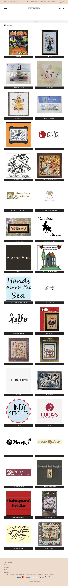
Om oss (6, 566)
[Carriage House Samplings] (49, 165)
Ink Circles (18, 364)
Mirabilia (49, 56)
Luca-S (49, 425)
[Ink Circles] (18, 349)
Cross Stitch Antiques (49, 241)
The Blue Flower (49, 548)
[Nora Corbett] (18, 104)
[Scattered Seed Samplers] (49, 472)
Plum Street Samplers (18, 486)
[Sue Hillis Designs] (18, 534)
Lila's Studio (49, 394)
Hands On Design (49, 302)
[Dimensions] (18, 257)
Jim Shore (49, 364)
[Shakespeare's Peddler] (18, 503)
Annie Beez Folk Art (18, 149)
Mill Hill (49, 456)
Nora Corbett (18, 118)
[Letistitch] (18, 380)
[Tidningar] (18, 42)
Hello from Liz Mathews (18, 333)
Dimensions (18, 271)
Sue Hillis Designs (18, 548)
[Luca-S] (49, 411)
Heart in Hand (49, 333)
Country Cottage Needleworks (18, 210)
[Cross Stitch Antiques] (49, 226)
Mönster (36, 21)
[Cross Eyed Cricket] (18, 226)
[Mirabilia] (49, 42)
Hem (31, 21)
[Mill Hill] (49, 441)
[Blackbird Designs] (18, 165)
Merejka (18, 456)
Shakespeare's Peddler (18, 517)
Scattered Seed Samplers (49, 486)
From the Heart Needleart (50, 271)
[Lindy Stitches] (18, 411)
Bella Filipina (49, 87)
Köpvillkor (6, 567)
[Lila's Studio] (49, 380)
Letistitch (18, 394)
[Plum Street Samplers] (18, 472)
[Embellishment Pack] (18, 73)
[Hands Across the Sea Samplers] (18, 288)
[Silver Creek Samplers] (49, 503)
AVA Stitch (49, 149)
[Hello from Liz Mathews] (18, 319)
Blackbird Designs (18, 179)
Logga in (6, 569)
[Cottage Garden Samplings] (49, 196)
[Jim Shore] (49, 349)
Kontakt (6, 564)
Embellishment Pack (18, 87)
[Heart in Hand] (49, 319)
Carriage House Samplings (49, 179)
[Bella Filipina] (49, 73)
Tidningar (18, 56)
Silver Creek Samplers (49, 517)
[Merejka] (18, 441)
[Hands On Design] (49, 288)
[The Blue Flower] (49, 534)
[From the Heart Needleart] (49, 257)
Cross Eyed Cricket (18, 241)
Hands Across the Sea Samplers (18, 302)
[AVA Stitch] (49, 134)
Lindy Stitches (18, 425)
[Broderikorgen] (34, 8)
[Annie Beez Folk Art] (18, 134)
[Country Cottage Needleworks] (18, 196)
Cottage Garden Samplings (49, 210)
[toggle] (6, 8)
